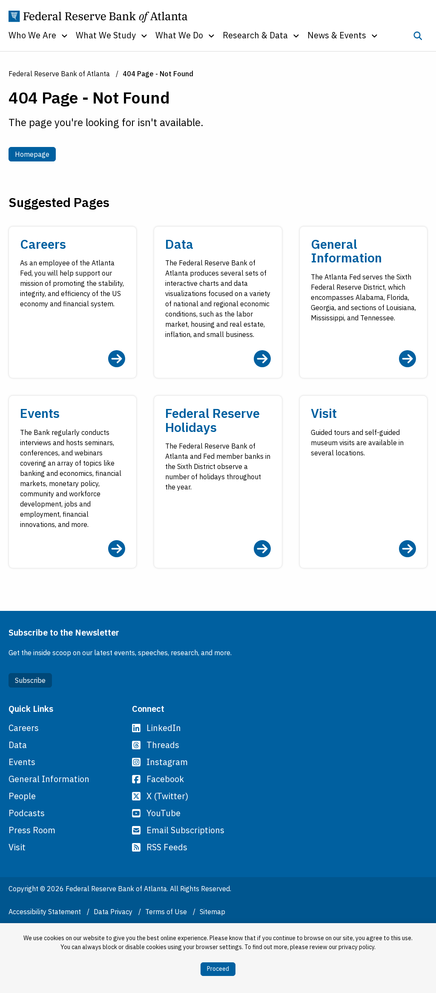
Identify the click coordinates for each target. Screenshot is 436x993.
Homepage (35, 154)
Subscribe (30, 680)
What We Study (106, 35)
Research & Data (255, 35)
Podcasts (27, 813)
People (22, 796)
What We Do (179, 35)
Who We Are (32, 35)
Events (22, 762)
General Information (49, 779)
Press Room (32, 830)
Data (18, 745)
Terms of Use (167, 911)
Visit (17, 847)
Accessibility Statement (46, 911)
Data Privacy (114, 911)
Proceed (218, 969)
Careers (24, 728)
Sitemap (212, 911)
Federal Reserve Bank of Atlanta (59, 73)
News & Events (336, 35)
